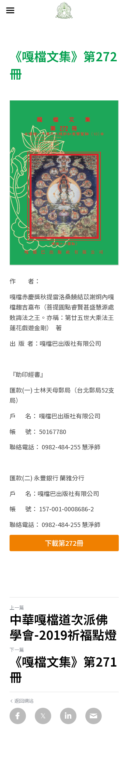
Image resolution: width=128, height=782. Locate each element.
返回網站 (23, 700)
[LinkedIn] (68, 716)
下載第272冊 (64, 543)
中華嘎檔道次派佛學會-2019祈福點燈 (63, 626)
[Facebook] (18, 716)
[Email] (93, 716)
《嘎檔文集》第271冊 (63, 669)
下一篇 (17, 649)
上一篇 (17, 607)
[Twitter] (43, 716)
